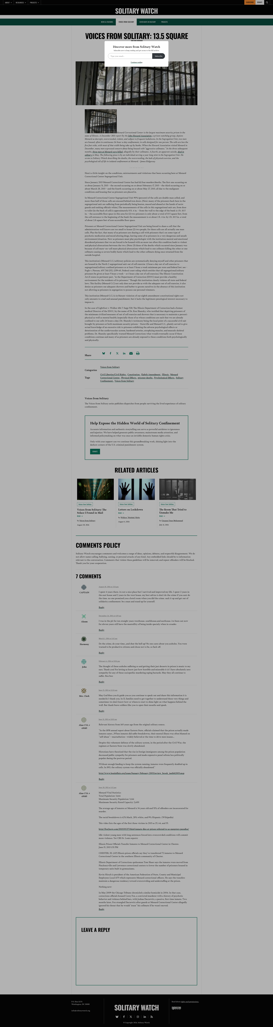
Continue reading (136, 62)
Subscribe (158, 56)
